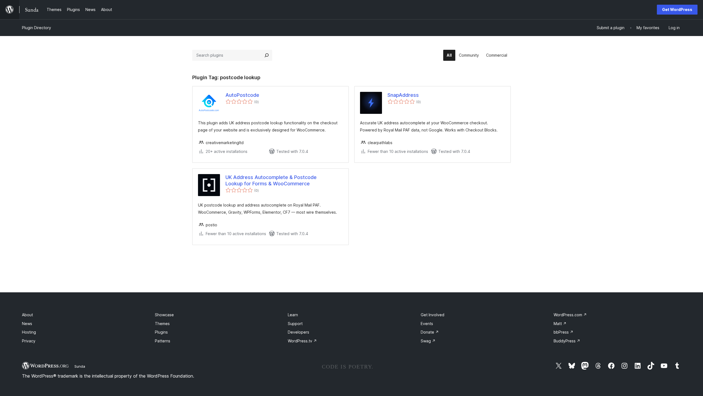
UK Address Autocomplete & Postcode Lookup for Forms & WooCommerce (271, 180)
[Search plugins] (266, 55)
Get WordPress (677, 9)
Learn (293, 314)
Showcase (164, 314)
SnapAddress (403, 95)
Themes (162, 323)
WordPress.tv (302, 341)
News (27, 323)
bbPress (563, 332)
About (27, 314)
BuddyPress (567, 341)
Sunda (79, 366)
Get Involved (432, 314)
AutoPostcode (242, 95)
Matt (560, 323)
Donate (430, 332)
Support (295, 323)
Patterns (162, 341)
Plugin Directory (36, 27)
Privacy (28, 341)
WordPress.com (570, 314)
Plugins (161, 332)
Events (427, 323)
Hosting (29, 332)
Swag (428, 341)
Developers (298, 332)
